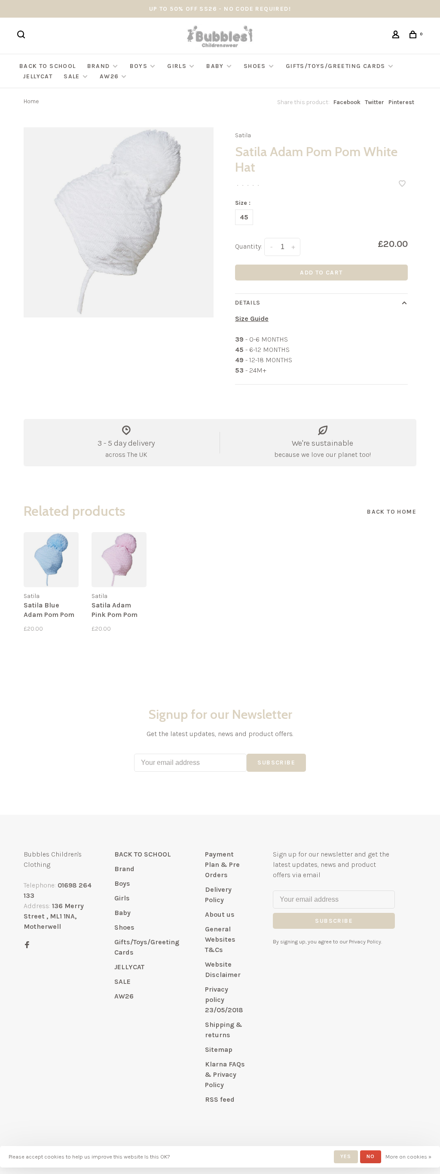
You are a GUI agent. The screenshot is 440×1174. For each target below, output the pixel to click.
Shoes (255, 66)
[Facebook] (27, 945)
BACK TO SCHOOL (47, 66)
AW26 (109, 76)
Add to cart (321, 272)
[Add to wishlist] (402, 184)
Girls (176, 66)
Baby (215, 66)
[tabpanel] (119, 222)
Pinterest (401, 102)
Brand (98, 66)
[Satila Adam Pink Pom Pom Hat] (119, 559)
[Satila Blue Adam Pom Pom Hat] (51, 559)
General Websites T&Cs (220, 939)
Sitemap (218, 1049)
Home (31, 101)
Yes (345, 1156)
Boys (139, 66)
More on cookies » (408, 1156)
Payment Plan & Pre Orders (222, 864)
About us (220, 914)
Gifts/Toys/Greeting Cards (336, 66)
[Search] (22, 36)
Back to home (391, 511)
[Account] (397, 36)
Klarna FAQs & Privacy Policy (225, 1074)
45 (244, 217)
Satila (243, 135)
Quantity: (248, 246)
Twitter (374, 102)
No (371, 1156)
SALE (72, 76)
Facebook (347, 102)
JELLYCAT (37, 76)
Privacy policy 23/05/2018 (224, 999)
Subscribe (276, 762)
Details (247, 302)
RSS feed (220, 1099)
